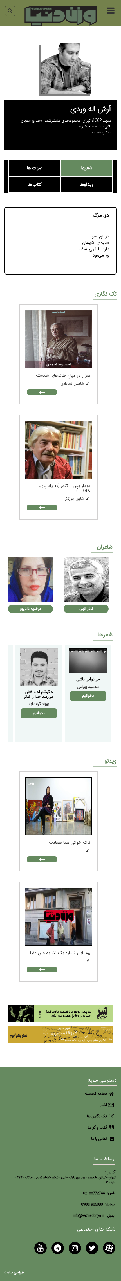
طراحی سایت (14, 1272)
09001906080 (92, 1204)
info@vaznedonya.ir (88, 1215)
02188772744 (94, 1193)
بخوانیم (88, 695)
